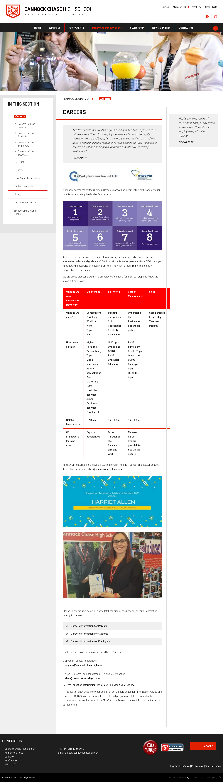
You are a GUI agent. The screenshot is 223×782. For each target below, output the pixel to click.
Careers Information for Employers (90, 641)
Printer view (197, 766)
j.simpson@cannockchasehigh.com (83, 665)
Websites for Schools (177, 777)
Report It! (208, 746)
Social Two (215, 16)
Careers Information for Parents (89, 626)
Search (215, 27)
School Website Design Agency (203, 777)
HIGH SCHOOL (58, 8)
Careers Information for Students (89, 633)
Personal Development (77, 98)
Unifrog (165, 7)
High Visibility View (180, 766)
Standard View (213, 766)
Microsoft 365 (179, 7)
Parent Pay (196, 7)
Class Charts (211, 7)
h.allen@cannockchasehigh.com (104, 469)
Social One (207, 16)
